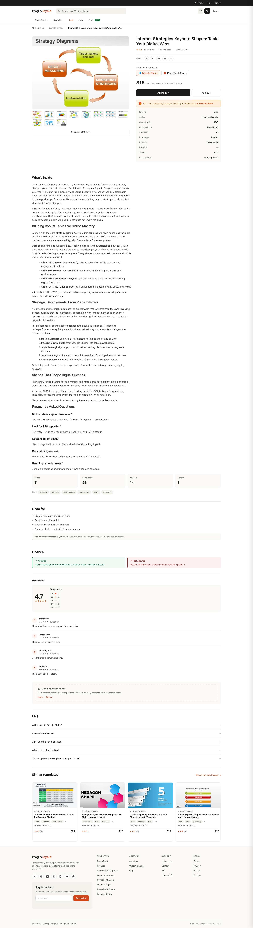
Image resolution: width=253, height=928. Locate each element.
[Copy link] (146, 58)
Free (94, 20)
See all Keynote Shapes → (208, 775)
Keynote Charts (104, 894)
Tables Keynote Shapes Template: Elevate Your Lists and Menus (198, 815)
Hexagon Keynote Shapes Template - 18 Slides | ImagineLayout (101, 815)
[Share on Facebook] (164, 58)
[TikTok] (73, 876)
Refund (197, 870)
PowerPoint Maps (105, 880)
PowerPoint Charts (106, 889)
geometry (87, 821)
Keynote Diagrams (105, 875)
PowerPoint (40, 20)
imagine (41, 11)
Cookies (197, 875)
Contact (217, 3)
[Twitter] (34, 876)
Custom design (136, 866)
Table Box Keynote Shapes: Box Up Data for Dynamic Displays (53, 815)
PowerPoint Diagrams (107, 870)
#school (55, 492)
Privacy (197, 866)
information (57, 821)
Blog (131, 870)
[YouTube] (66, 876)
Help (210, 3)
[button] (80, 72)
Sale (71, 20)
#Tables (43, 492)
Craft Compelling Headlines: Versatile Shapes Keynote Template (148, 815)
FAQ (163, 870)
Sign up (49, 697)
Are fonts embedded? (43, 733)
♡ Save (206, 92)
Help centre (167, 861)
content (46, 821)
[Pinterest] (54, 876)
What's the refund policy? (45, 750)
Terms (196, 861)
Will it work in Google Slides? (47, 725)
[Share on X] (152, 58)
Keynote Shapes (56, 28)
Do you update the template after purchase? (55, 758)
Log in (216, 11)
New (81, 20)
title (132, 821)
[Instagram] (60, 876)
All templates (38, 28)
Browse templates (204, 103)
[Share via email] (171, 58)
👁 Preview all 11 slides (81, 132)
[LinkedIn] (47, 876)
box (37, 821)
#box (96, 492)
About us (133, 861)
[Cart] (207, 11)
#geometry (84, 492)
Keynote (57, 20)
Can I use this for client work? (47, 741)
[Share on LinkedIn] (158, 58)
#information (69, 492)
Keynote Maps (104, 884)
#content (107, 492)
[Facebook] (41, 876)
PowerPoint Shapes (176, 73)
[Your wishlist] (200, 11)
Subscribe (81, 898)
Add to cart (163, 92)
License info (167, 875)
